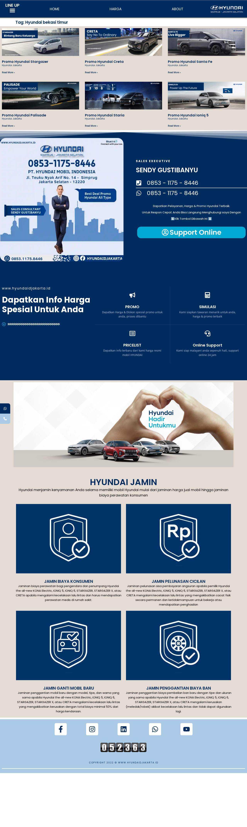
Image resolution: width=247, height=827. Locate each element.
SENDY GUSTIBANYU (167, 170)
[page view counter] (123, 751)
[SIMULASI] (207, 295)
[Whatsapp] (155, 729)
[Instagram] (92, 729)
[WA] (5, 408)
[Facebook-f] (61, 729)
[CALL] (5, 419)
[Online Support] (207, 333)
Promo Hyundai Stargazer (25, 61)
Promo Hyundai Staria (104, 115)
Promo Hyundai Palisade (24, 115)
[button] (12, 10)
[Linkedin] (124, 729)
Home (54, 9)
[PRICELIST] (132, 333)
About (177, 9)
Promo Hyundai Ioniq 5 (188, 115)
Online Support (207, 345)
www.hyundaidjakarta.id (26, 288)
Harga (116, 9)
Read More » (8, 72)
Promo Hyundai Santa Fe (190, 61)
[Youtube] (186, 729)
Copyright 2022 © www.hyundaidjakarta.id (123, 762)
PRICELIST (132, 345)
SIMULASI (207, 307)
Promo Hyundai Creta (104, 61)
